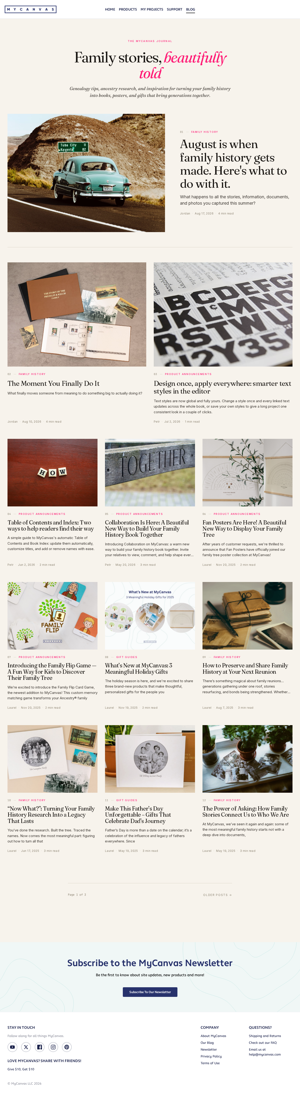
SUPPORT (174, 9)
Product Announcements (188, 374)
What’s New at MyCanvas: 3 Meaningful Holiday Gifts (138, 668)
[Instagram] (53, 1047)
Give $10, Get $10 (21, 1069)
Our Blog (207, 1043)
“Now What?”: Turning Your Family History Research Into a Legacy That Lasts (51, 814)
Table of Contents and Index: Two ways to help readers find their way (51, 525)
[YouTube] (12, 1047)
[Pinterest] (67, 1047)
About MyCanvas (213, 1036)
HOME (110, 9)
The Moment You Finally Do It (53, 383)
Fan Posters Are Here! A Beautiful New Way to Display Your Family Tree (244, 528)
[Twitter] (26, 1047)
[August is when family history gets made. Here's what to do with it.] (86, 173)
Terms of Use (210, 1063)
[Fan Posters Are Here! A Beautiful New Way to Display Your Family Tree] (247, 472)
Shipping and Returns (265, 1036)
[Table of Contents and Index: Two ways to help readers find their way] (53, 472)
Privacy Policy (211, 1056)
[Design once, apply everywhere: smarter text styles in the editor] (223, 314)
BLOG (190, 9)
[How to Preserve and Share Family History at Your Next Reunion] (247, 616)
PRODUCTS (128, 9)
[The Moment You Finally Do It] (77, 314)
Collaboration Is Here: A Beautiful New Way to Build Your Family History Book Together (147, 528)
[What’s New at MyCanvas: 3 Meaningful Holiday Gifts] (150, 616)
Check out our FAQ (263, 1043)
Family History (204, 132)
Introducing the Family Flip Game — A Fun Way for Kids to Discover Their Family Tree (52, 671)
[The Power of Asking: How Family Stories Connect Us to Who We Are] (247, 759)
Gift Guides (127, 657)
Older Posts (217, 895)
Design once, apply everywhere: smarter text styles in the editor (222, 387)
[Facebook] (40, 1047)
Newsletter (209, 1050)
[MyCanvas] (30, 9)
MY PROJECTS (152, 9)
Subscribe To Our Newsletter (150, 992)
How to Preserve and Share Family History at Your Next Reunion (245, 668)
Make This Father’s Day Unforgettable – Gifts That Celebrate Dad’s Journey (138, 814)
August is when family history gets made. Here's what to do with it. (233, 163)
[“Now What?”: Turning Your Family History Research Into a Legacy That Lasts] (53, 759)
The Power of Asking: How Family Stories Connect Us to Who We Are (245, 811)
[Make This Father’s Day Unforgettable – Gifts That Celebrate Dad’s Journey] (150, 759)
